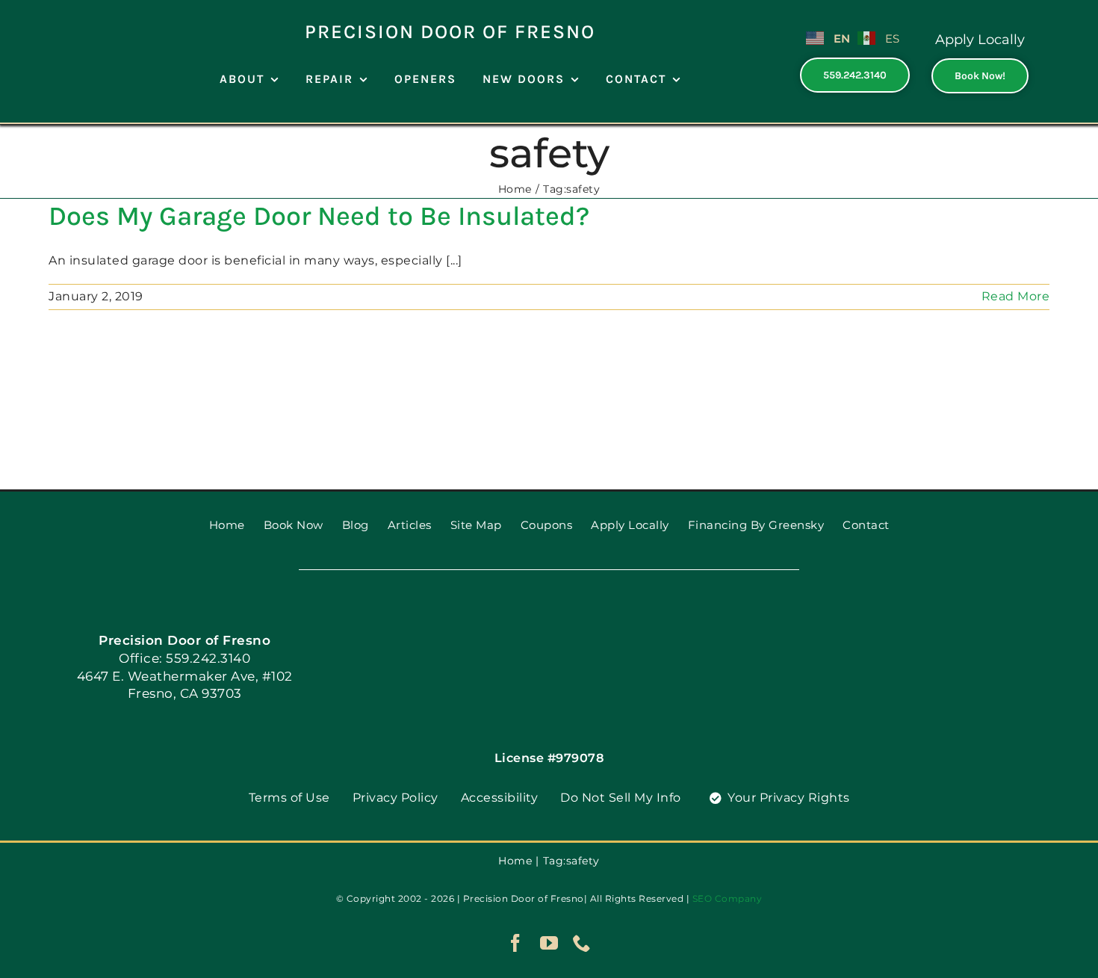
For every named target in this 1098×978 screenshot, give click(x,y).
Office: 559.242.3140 (184, 658)
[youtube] (549, 943)
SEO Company (727, 898)
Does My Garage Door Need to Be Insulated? (319, 216)
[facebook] (515, 943)
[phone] (582, 943)
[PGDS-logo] (81, 13)
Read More (1015, 296)
